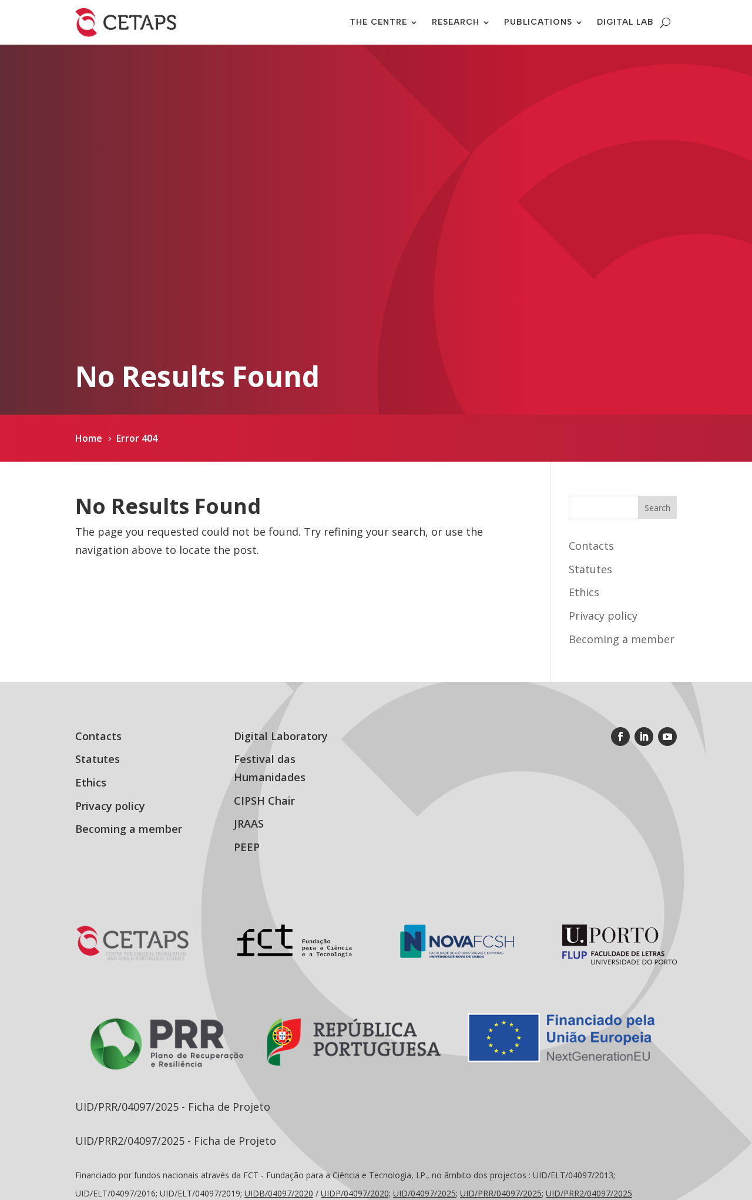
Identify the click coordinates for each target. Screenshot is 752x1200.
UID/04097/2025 (424, 1193)
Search (657, 507)
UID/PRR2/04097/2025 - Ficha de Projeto (175, 1141)
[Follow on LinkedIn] (643, 736)
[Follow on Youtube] (667, 736)
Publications (538, 22)
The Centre (378, 22)
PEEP (247, 847)
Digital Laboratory (281, 736)
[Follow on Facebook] (620, 736)
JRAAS (249, 823)
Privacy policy (603, 616)
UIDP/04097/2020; (356, 1193)
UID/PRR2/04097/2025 (589, 1193)
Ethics (584, 592)
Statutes (590, 569)
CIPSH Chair (264, 801)
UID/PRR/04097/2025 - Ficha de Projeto (172, 1107)
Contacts (591, 546)
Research (455, 22)
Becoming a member (621, 639)
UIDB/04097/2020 (278, 1193)
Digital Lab (625, 22)
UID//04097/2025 (501, 1193)
